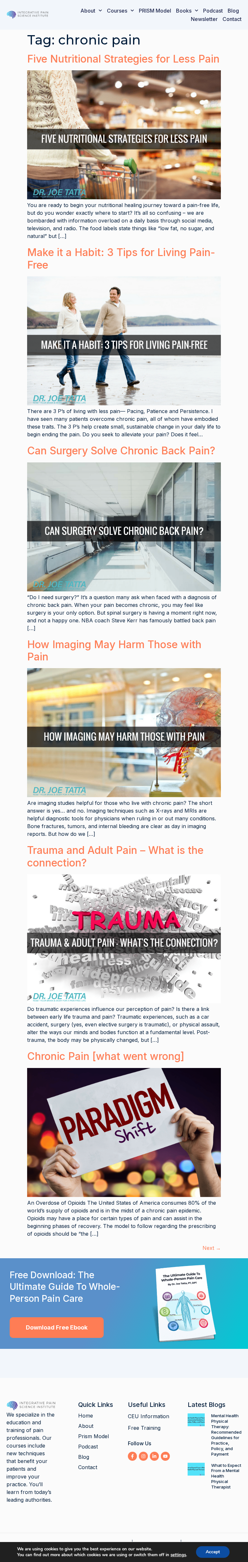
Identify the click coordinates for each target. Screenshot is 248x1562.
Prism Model (93, 1436)
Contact (232, 19)
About (87, 10)
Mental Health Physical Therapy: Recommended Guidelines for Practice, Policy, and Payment (226, 1434)
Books (183, 10)
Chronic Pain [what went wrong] (105, 1056)
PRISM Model (155, 10)
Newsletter (204, 19)
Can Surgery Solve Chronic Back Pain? (121, 450)
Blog (233, 10)
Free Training (144, 1428)
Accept (213, 1552)
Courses (117, 10)
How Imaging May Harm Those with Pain (114, 650)
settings (178, 1555)
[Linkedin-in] (154, 1456)
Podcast (213, 10)
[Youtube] (165, 1456)
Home (85, 1415)
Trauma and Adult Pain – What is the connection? (115, 856)
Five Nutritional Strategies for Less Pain (123, 59)
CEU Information (148, 1416)
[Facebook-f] (132, 1456)
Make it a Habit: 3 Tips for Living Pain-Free (121, 258)
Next (211, 1248)
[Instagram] (143, 1456)
